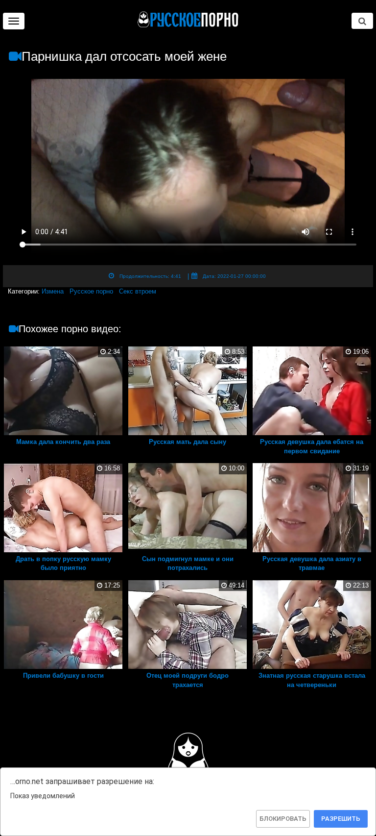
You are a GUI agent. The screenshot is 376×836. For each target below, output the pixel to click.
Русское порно (91, 291)
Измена (53, 291)
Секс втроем (137, 291)
